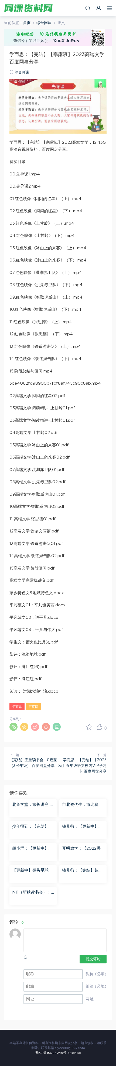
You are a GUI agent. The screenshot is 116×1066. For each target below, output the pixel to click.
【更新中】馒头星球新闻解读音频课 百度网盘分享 (33, 870)
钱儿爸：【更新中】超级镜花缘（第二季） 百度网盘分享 (83, 827)
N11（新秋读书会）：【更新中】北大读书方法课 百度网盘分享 (32, 892)
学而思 (17, 706)
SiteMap (74, 1052)
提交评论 (93, 959)
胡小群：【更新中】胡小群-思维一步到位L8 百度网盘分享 (32, 848)
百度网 (33, 706)
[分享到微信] (13, 727)
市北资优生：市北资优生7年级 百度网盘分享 (82, 805)
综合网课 (22, 72)
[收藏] (89, 727)
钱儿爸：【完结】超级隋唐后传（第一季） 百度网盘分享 (83, 870)
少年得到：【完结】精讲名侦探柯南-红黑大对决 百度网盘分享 (32, 827)
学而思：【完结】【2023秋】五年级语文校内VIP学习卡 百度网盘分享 (82, 765)
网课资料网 (28, 8)
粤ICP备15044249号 (50, 1052)
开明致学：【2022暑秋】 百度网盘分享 (81, 848)
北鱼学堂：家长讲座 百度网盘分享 (33, 805)
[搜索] (87, 8)
